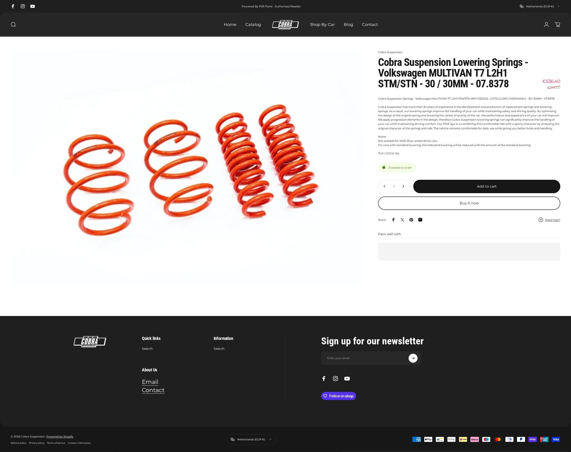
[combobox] (540, 6)
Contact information (79, 443)
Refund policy (18, 443)
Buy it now (469, 203)
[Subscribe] (413, 358)
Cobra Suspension (390, 52)
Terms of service (56, 443)
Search (147, 349)
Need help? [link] (552, 220)
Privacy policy (36, 443)
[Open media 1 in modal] (187, 168)
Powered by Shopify (59, 436)
